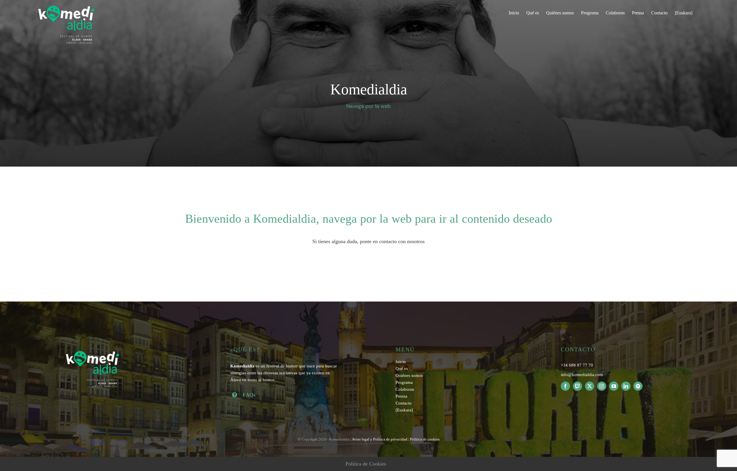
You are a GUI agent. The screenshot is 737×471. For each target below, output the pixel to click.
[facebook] (565, 386)
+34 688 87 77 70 (577, 365)
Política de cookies (425, 439)
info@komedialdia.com (582, 374)
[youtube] (613, 386)
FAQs (249, 395)
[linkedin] (625, 386)
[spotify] (638, 386)
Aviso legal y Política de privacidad (379, 439)
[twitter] (589, 386)
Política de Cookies (365, 464)
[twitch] (577, 386)
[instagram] (601, 386)
